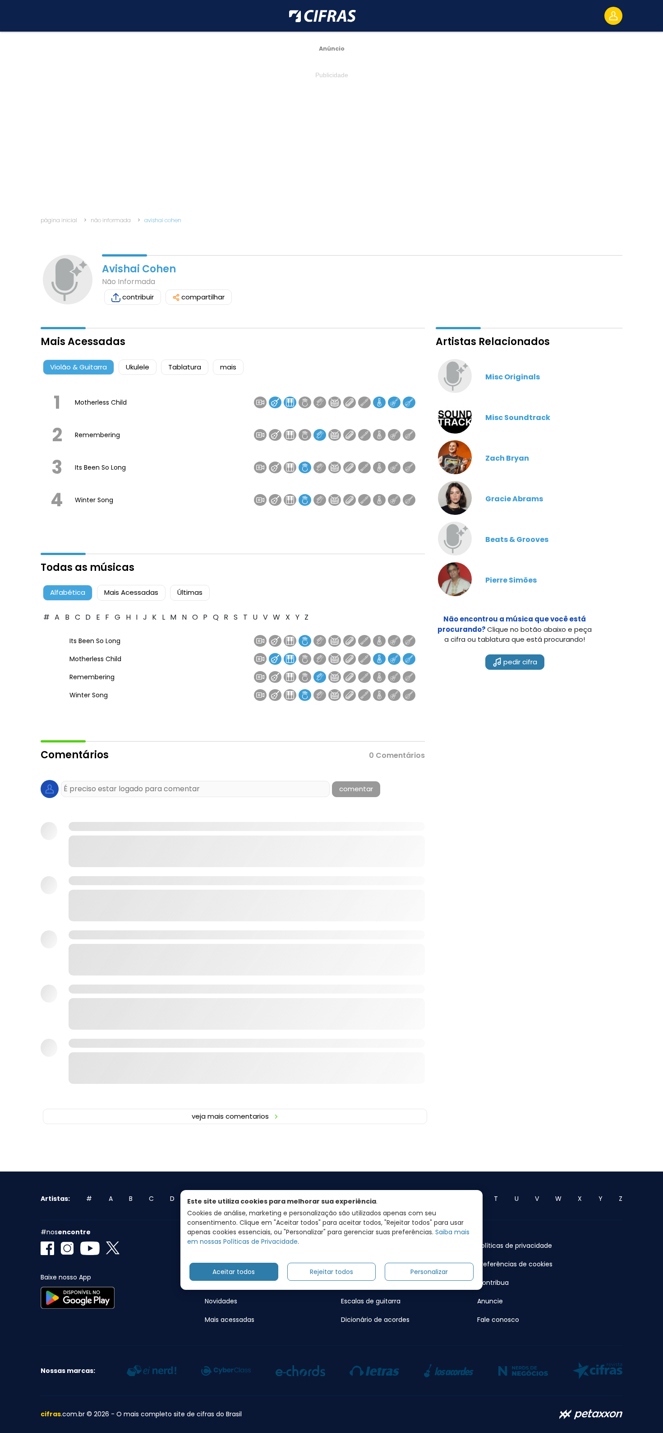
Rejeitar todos (331, 1271)
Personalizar (429, 1271)
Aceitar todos (233, 1271)
